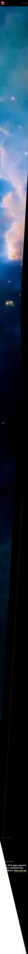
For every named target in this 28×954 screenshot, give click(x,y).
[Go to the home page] (2, 3)
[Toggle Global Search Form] (23, 3)
